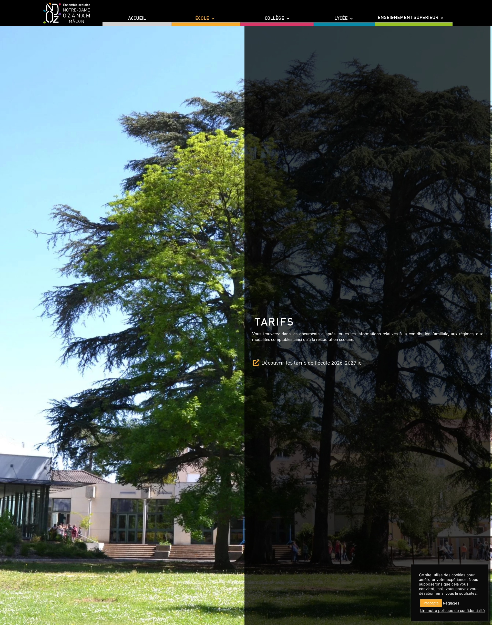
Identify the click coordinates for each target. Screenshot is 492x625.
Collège (274, 18)
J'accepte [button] (431, 603)
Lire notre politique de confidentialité (452, 610)
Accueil (137, 18)
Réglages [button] (451, 603)
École (202, 18)
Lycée (341, 18)
